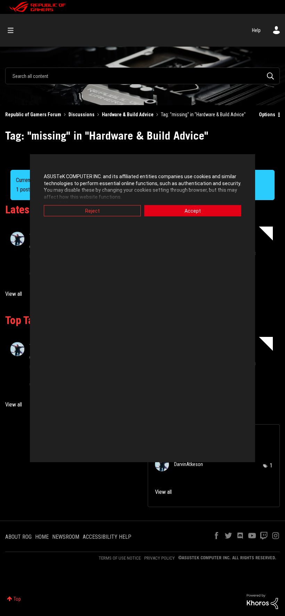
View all (13, 294)
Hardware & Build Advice (128, 114)
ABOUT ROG (18, 537)
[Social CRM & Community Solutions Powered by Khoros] (262, 601)
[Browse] (14, 30)
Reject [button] (92, 211)
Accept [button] (193, 211)
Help (256, 30)
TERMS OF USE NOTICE (120, 558)
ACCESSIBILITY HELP (107, 537)
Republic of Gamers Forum (33, 114)
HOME (42, 537)
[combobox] (142, 76)
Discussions (81, 114)
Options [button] (267, 114)
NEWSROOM (65, 537)
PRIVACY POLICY (159, 558)
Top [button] (17, 599)
